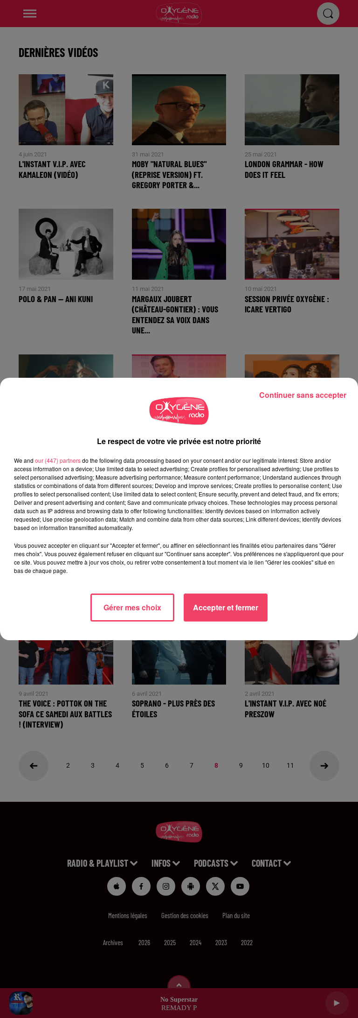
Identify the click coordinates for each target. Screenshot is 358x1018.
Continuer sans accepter (302, 394)
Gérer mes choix (132, 607)
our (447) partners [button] (58, 460)
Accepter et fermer (225, 607)
